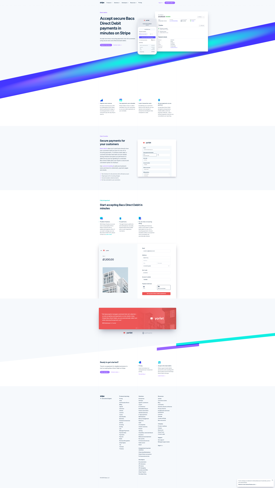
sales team (109, 234)
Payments (121, 434)
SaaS (140, 422)
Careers (160, 428)
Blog (159, 402)
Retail (140, 444)
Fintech (140, 428)
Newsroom (160, 430)
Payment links (122, 432)
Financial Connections (124, 420)
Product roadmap (162, 426)
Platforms (141, 420)
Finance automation (143, 410)
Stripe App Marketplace (144, 452)
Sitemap (160, 416)
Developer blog (142, 474)
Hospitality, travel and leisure (146, 432)
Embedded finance (143, 408)
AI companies (142, 424)
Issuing (121, 426)
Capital (121, 406)
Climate (121, 410)
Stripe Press (161, 432)
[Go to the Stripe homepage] (101, 396)
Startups (141, 400)
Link (120, 428)
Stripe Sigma (122, 442)
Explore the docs (105, 45)
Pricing (140, 2)
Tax (120, 444)
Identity (121, 422)
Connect (121, 412)
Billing (120, 404)
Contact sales (169, 2)
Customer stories (162, 400)
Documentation (142, 462)
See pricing (142, 374)
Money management (144, 418)
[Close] (272, 480)
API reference (142, 464)
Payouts (121, 436)
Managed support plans (164, 442)
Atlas (120, 400)
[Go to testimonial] (136, 328)
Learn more (161, 375)
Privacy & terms (162, 408)
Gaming (140, 430)
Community (161, 404)
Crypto (121, 414)
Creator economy (143, 426)
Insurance (141, 434)
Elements (121, 418)
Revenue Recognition (124, 440)
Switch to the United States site (246, 484)
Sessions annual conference (165, 406)
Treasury (121, 448)
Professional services (144, 440)
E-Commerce (142, 406)
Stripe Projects (142, 472)
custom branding (108, 166)
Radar (120, 438)
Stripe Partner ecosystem (145, 454)
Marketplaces (142, 416)
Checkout (121, 408)
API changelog (142, 468)
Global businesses (143, 412)
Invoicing (121, 424)
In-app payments (143, 414)
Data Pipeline (122, 416)
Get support (161, 440)
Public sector (142, 442)
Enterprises (141, 398)
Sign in (160, 2)
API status (141, 466)
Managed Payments (124, 430)
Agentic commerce (143, 402)
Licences (160, 414)
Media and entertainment (145, 436)
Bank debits (103, 148)
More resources (162, 420)
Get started (104, 372)
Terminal (121, 446)
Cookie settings (162, 418)
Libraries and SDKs (143, 470)
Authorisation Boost (124, 402)
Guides (159, 398)
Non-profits (141, 438)
